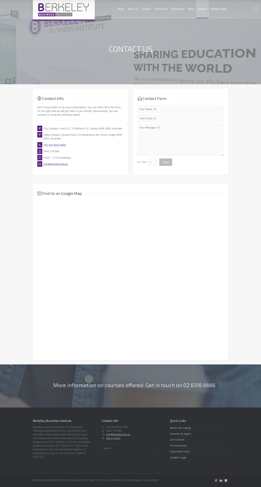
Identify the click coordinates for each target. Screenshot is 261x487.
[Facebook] (216, 480)
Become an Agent (180, 433)
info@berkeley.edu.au (56, 164)
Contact (202, 8)
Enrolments (161, 8)
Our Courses (177, 439)
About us (133, 8)
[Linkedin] (221, 480)
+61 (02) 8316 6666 (55, 145)
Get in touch (113, 438)
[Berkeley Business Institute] (64, 10)
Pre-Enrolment (178, 445)
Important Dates (180, 451)
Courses (146, 8)
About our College (180, 428)
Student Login (218, 8)
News (191, 8)
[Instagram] (226, 480)
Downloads (177, 8)
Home (121, 8)
